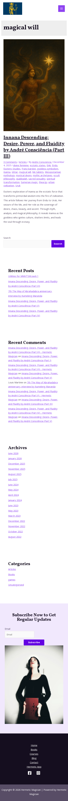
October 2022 (15, 531)
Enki (49, 165)
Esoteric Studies (11, 168)
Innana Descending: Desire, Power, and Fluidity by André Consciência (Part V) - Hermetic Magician (32, 395)
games (11, 579)
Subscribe (34, 642)
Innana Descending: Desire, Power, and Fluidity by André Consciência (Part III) (33, 147)
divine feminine (21, 165)
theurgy (43, 182)
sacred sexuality (36, 178)
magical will (25, 172)
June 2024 (13, 484)
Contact (34, 762)
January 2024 (15, 500)
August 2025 (14, 474)
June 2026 (13, 453)
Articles (23, 162)
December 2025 (16, 463)
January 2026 (15, 458)
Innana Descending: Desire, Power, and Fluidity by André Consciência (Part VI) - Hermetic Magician (32, 352)
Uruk (17, 185)
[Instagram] (38, 773)
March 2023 (14, 515)
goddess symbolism (47, 168)
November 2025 (16, 468)
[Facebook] (30, 773)
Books (11, 574)
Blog (34, 758)
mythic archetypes (42, 175)
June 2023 (13, 505)
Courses (34, 753)
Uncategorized (16, 584)
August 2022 (14, 536)
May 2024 (13, 489)
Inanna (6, 172)
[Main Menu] (61, 8)
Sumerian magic (29, 182)
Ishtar (15, 172)
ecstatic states (37, 165)
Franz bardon (29, 168)
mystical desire (24, 175)
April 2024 (13, 494)
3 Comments (10, 162)
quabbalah (21, 178)
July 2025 (12, 479)
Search (7, 237)
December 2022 (16, 521)
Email (7, 628)
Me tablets (38, 172)
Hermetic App (34, 766)
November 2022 (16, 526)
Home (34, 745)
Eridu (54, 165)
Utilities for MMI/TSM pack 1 (23, 276)
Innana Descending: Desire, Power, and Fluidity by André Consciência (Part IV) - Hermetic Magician (32, 413)
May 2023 (13, 510)
